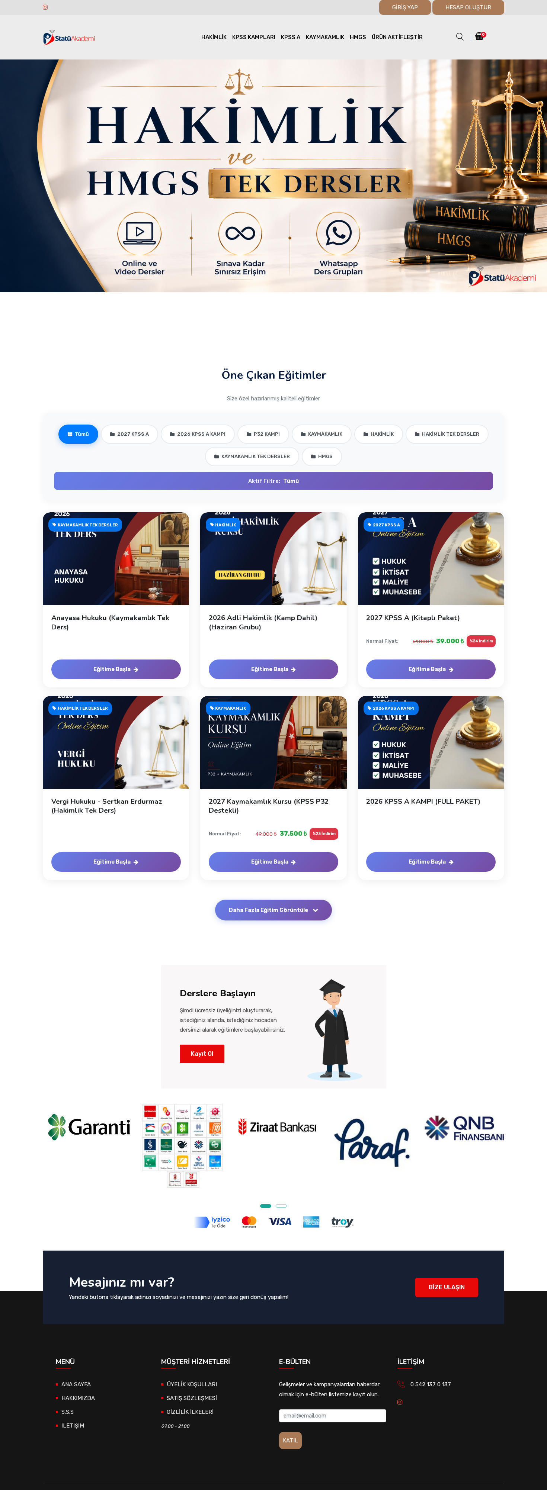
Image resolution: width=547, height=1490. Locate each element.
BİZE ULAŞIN (447, 1287)
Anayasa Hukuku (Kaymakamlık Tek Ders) (110, 622)
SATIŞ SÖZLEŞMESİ (192, 1398)
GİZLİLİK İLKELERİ (190, 1412)
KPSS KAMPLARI (253, 37)
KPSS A (290, 37)
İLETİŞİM (72, 1425)
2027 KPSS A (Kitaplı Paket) (413, 618)
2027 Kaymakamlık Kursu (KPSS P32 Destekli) (269, 806)
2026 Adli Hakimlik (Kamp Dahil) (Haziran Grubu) (263, 622)
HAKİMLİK (214, 37)
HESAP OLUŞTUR (468, 7)
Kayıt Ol (202, 1053)
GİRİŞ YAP (405, 7)
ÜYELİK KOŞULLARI (192, 1384)
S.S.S (67, 1412)
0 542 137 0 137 (430, 1384)
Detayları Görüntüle (120, 566)
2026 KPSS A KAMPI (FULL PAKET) (423, 801)
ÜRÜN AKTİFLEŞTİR (397, 37)
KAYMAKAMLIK (325, 37)
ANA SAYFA (76, 1384)
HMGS (358, 37)
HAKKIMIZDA (78, 1398)
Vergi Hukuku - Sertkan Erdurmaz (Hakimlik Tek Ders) (106, 806)
